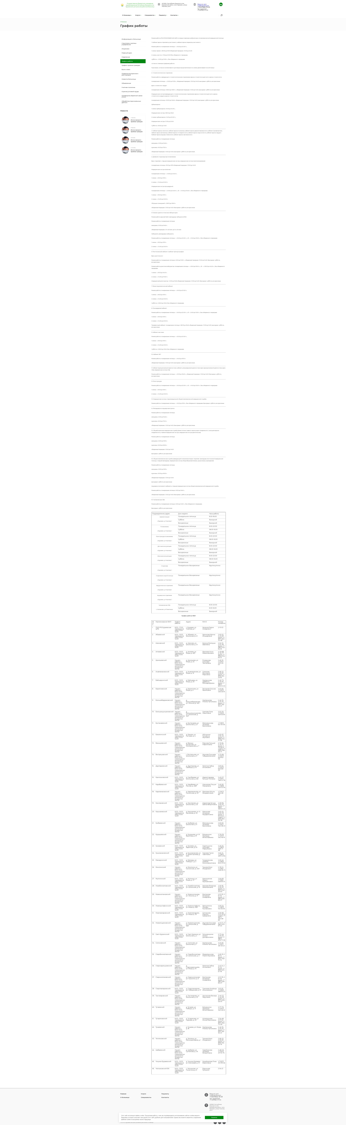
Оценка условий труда (130, 91)
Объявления (126, 83)
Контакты (173, 15)
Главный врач (127, 53)
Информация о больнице (131, 39)
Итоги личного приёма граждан (137, 120)
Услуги (137, 15)
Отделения (126, 57)
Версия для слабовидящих (203, 5)
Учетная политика (128, 87)
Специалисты (149, 15)
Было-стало (126, 69)
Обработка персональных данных (131, 101)
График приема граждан (131, 65)
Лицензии (125, 49)
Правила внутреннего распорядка (130, 74)
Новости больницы (129, 79)
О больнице (126, 15)
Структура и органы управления (129, 43)
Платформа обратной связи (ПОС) (132, 96)
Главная (123, 1094)
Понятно (214, 1117)
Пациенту (162, 15)
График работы (127, 61)
